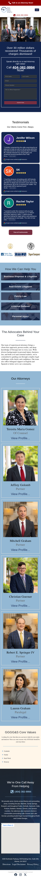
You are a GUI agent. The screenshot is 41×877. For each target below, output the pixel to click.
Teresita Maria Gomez (21, 429)
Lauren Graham (20, 708)
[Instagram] (20, 874)
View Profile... (20, 438)
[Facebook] (15, 874)
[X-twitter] (25, 874)
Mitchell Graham (20, 541)
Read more (12, 156)
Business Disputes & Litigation (20, 276)
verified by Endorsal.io (20, 159)
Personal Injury (20, 316)
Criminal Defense (20, 306)
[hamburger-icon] (37, 9)
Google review (10, 159)
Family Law (20, 296)
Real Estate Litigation (20, 286)
